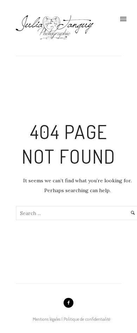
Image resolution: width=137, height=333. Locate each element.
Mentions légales (46, 319)
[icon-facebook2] (68, 303)
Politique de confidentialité (87, 319)
